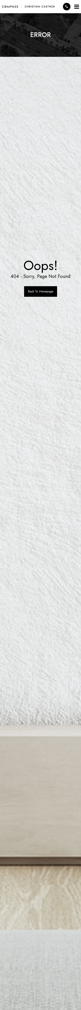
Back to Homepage (40, 291)
